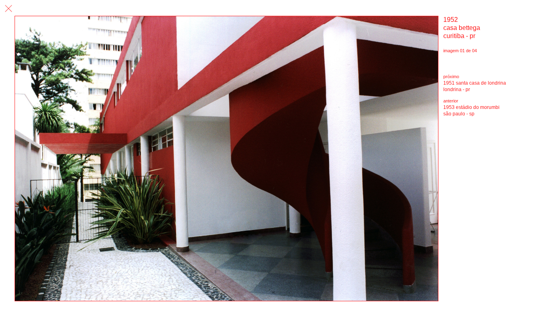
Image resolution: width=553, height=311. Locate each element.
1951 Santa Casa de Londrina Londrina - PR (474, 86)
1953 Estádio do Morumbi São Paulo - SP (471, 110)
